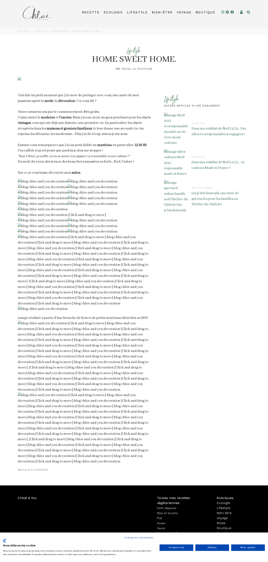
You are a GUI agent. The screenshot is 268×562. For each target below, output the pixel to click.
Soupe (161, 523)
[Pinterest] (227, 12)
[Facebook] (232, 12)
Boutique (205, 12)
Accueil (24, 31)
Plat (159, 518)
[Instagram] (222, 12)
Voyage (184, 12)
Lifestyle (137, 12)
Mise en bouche (167, 513)
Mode (221, 523)
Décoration (60, 31)
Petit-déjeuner (167, 508)
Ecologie (113, 12)
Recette (90, 12)
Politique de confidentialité (139, 537)
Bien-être (162, 12)
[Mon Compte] (241, 12)
